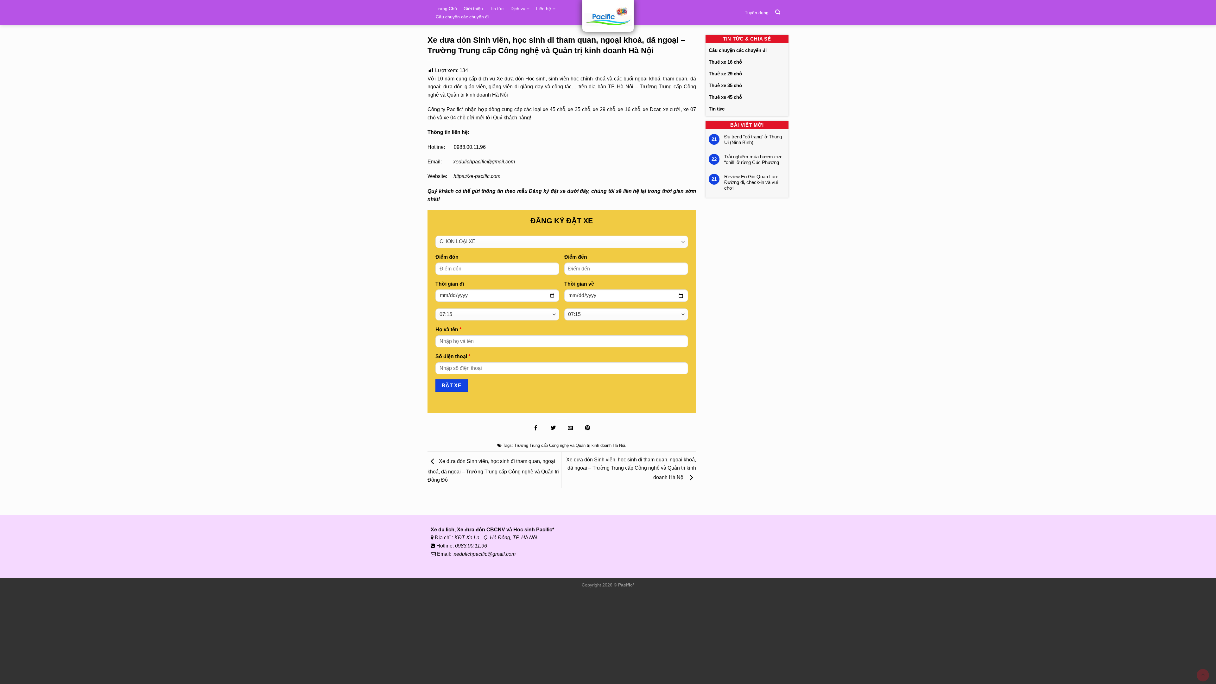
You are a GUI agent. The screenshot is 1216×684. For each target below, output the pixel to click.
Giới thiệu (473, 8)
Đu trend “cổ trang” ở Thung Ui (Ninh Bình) (753, 139)
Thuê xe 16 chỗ (725, 62)
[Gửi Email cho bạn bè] (570, 428)
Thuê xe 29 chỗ (725, 73)
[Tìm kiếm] (778, 12)
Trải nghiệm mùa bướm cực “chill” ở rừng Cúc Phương (753, 159)
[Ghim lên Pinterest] (587, 428)
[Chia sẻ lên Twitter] (553, 428)
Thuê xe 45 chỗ (725, 97)
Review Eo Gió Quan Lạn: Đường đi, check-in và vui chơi (751, 182)
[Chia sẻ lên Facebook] (536, 428)
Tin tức (497, 8)
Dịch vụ (517, 8)
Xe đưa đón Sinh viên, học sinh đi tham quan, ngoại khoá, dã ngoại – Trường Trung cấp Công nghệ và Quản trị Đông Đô (493, 471)
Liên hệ (543, 8)
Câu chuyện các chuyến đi (462, 16)
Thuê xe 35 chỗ (725, 85)
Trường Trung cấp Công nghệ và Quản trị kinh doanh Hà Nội (569, 445)
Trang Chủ (446, 8)
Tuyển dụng (757, 12)
